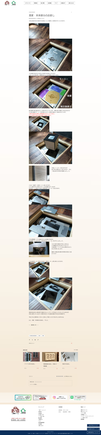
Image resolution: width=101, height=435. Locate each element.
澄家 (43, 335)
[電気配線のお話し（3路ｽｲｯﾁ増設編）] (50, 356)
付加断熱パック (84, 414)
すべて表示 (76, 349)
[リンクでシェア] (38, 339)
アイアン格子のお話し (29, 363)
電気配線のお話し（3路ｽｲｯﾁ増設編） (50, 365)
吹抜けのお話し (66, 363)
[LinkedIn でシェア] (35, 339)
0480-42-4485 (18, 420)
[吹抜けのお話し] (69, 356)
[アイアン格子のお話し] (31, 356)
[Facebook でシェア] (29, 339)
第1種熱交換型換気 (33, 335)
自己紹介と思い (41, 414)
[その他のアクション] (71, 12)
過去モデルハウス (84, 411)
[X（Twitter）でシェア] (32, 339)
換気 (39, 335)
